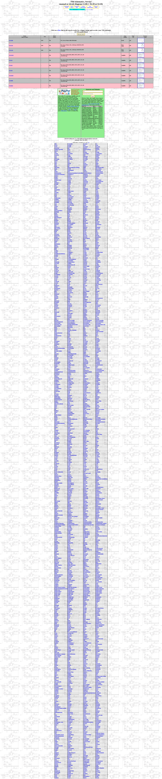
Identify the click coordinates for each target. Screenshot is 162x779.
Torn (56, 717)
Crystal (56, 282)
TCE (69, 699)
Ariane (97, 186)
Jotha (69, 434)
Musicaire (85, 517)
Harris (97, 399)
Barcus (84, 210)
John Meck (57, 433)
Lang (97, 458)
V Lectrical (85, 740)
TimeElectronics (86, 713)
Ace (96, 143)
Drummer (57, 302)
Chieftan (69, 263)
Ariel (56, 188)
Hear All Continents (59, 403)
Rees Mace (98, 609)
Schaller (85, 641)
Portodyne (98, 576)
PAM (84, 552)
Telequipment (57, 706)
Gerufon (69, 374)
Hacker (72, 106)
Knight (69, 448)
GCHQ (69, 367)
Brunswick (70, 241)
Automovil (98, 200)
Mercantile (85, 496)
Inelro (56, 420)
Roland (97, 627)
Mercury (97, 496)
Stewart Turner (99, 684)
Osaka (69, 546)
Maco (84, 474)
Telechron (98, 704)
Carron (56, 256)
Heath (69, 403)
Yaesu (56, 774)
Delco (97, 292)
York (84, 774)
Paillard (85, 551)
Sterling (56, 684)
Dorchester (57, 300)
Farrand (85, 346)
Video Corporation (59, 745)
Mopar (69, 509)
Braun (97, 232)
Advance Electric (87, 149)
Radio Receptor (86, 591)
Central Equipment (72, 259)
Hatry (69, 402)
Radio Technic (86, 592)
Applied (69, 182)
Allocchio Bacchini (100, 167)
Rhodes (56, 619)
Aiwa (56, 161)
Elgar (56, 327)
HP (55, 413)
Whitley (69, 766)
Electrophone (57, 325)
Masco (84, 487)
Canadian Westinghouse (60, 253)
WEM (97, 759)
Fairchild (70, 344)
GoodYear (57, 381)
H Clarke (57, 394)
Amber (56, 171)
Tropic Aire (85, 726)
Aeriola (56, 153)
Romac (84, 629)
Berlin (84, 221)
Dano (69, 285)
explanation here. (85, 104)
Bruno (56, 241)
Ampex (69, 175)
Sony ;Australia (86, 667)
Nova (97, 537)
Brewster (85, 235)
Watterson (70, 756)
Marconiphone (71, 483)
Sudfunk (56, 690)
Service (97, 648)
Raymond (57, 605)
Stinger (69, 685)
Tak (84, 695)
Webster (97, 758)
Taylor (97, 698)
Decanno (97, 291)
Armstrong (85, 189)
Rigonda (97, 620)
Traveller (57, 723)
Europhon (98, 339)
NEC (84, 527)
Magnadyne (85, 477)
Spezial (97, 672)
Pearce (69, 558)
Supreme (56, 692)
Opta (97, 544)
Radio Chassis (86, 587)
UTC (69, 740)
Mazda (97, 490)
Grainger (98, 382)
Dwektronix (98, 305)
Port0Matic (70, 574)
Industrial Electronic (87, 419)
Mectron (69, 494)
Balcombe (70, 207)
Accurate (85, 143)
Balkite (56, 209)
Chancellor (57, 262)
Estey (84, 338)
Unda (97, 731)
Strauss (69, 687)
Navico (97, 526)
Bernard (97, 221)
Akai (97, 161)
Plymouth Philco (86, 572)
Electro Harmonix (99, 321)
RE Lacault (57, 608)
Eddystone (98, 312)
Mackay (56, 474)
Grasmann (85, 387)
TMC (56, 715)
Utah (56, 740)
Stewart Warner (58, 685)
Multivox (85, 515)
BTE (56, 242)
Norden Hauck (86, 534)
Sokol (56, 663)
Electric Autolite (71, 320)
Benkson (56, 220)
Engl (97, 334)
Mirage (84, 503)
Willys (56, 769)
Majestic (69, 480)
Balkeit (97, 207)
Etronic (69, 339)
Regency (69, 610)
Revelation (98, 615)
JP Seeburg (85, 434)
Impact (69, 417)
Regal (56, 610)
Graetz (56, 382)
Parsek (56, 556)
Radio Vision (70, 594)
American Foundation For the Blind (75, 173)
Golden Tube (70, 378)
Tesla (97, 709)
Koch (56, 449)
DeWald (56, 296)
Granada (56, 385)
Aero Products (99, 153)
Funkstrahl (85, 362)
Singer (69, 658)
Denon (56, 295)
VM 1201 (11, 45)
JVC (97, 435)
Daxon (84, 288)
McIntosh (85, 491)
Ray (96, 603)
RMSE (69, 623)
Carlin (69, 255)
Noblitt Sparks (86, 533)
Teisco (69, 702)
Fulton (69, 362)
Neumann (57, 528)
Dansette (85, 285)
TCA (56, 699)
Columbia (98, 271)
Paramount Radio (99, 553)
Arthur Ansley (71, 191)
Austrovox (57, 200)
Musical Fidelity (99, 517)
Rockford (57, 626)
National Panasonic (87, 523)
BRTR (97, 239)
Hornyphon (70, 412)
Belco (84, 216)
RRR (69, 630)
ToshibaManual (71, 719)
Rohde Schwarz (71, 627)
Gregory (56, 389)
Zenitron (56, 777)
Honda (84, 410)
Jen (84, 428)
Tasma (69, 698)
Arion (69, 188)
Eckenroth (57, 312)
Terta (84, 709)
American (85, 174)
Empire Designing (99, 331)
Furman (69, 363)
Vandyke (97, 741)
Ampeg (56, 175)
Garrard (85, 366)
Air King (97, 157)
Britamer (85, 237)
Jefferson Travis (71, 428)
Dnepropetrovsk (99, 298)
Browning (70, 239)
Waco (84, 751)
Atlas (56, 196)
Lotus (97, 470)
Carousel (97, 255)
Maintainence (57, 480)
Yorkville (97, 774)
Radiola (56, 597)
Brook (69, 238)
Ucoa (69, 730)
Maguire (69, 478)
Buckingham (57, 243)
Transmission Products (88, 722)
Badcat (97, 206)
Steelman (70, 681)
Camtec (85, 252)
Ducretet (69, 303)
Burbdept (70, 245)
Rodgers (85, 626)
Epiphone (85, 335)
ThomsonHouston (58, 712)
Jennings (56, 430)
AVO (97, 203)
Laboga (69, 456)
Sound (84, 669)
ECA (56, 310)
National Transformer (100, 524)
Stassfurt (85, 680)
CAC (97, 249)
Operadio (85, 544)
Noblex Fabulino (58, 533)
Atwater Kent (70, 196)
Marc (97, 481)
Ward (84, 754)
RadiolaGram (70, 597)
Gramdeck (70, 384)
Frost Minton (57, 362)
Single (84, 658)
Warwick (70, 755)
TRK (69, 726)
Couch (69, 278)
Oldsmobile (57, 542)
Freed (56, 360)
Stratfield (57, 687)
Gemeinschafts (99, 369)
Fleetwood (85, 355)
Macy (97, 474)
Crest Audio (98, 280)
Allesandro (57, 167)
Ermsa (56, 337)
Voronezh (70, 749)
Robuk (84, 624)
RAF (84, 601)
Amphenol (85, 175)
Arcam (69, 184)
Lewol (84, 464)
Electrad (56, 320)
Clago (56, 266)
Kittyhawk (57, 446)
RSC (84, 630)
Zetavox (97, 777)
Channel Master (71, 262)
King (56, 445)
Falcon (97, 344)
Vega (97, 742)
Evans (69, 341)
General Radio (99, 371)
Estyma (97, 338)
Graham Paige (71, 382)
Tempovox (57, 709)
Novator (69, 538)
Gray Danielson (58, 388)
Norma (69, 535)
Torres (97, 717)
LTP (84, 471)
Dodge (69, 299)
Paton (84, 556)
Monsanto (85, 508)
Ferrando (98, 349)
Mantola (69, 481)
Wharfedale (70, 765)
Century (85, 259)
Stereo (84, 683)
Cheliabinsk (98, 262)
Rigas (84, 620)
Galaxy (56, 364)
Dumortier (70, 305)
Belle (84, 217)
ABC (56, 143)
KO (96, 448)
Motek (56, 512)
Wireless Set (57, 770)
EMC (56, 330)
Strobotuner (98, 687)
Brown (97, 238)
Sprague (85, 674)
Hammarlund (57, 398)
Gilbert (84, 376)
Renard (97, 612)
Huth (84, 414)
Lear (56, 462)
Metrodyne (85, 498)
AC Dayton (70, 143)
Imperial (85, 417)
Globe (69, 377)
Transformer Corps (59, 722)
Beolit (97, 220)
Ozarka (56, 548)
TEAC (84, 699)
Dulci (97, 303)
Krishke (56, 453)
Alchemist (85, 164)
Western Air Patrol (72, 761)
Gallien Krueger (71, 364)
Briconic (97, 235)
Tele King (70, 704)
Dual (97, 302)
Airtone (85, 160)
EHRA (84, 316)
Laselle (97, 459)
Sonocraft (98, 666)
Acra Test (98, 146)
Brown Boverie (86, 238)
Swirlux (69, 694)
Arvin (97, 191)
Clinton (85, 267)
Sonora (69, 667)
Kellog (97, 441)
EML (56, 331)
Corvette (85, 277)
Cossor (56, 278)
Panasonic (57, 553)
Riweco (69, 622)
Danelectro (57, 285)
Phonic (97, 565)
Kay (96, 439)
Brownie (56, 239)
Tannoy (85, 697)
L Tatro (56, 456)
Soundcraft (98, 669)
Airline (97, 159)
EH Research (57, 316)
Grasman (70, 387)
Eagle (69, 307)
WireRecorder (71, 770)
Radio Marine (86, 590)
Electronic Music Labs (100, 324)
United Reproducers (100, 734)
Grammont (85, 384)
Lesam (69, 463)
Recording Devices (100, 608)
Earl (56, 309)
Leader (69, 460)
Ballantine (70, 209)
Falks (56, 345)
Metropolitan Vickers (100, 498)
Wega (69, 759)
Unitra (84, 736)
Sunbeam (70, 690)
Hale (97, 395)
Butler (97, 248)
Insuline (85, 420)
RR (55, 630)
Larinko (85, 459)
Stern (69, 684)
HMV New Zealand (100, 409)
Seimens (56, 647)
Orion (69, 545)
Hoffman (56, 410)
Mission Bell (98, 503)
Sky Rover (85, 659)
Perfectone (85, 560)
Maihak (85, 478)
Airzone (97, 160)
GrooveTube (57, 391)
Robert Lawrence (87, 623)
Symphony (57, 695)
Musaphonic (86, 516)
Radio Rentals (99, 591)
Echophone (70, 310)
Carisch (56, 255)
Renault (56, 613)
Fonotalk (56, 357)
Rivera (56, 622)
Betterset (56, 224)
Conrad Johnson (99, 273)
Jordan (56, 434)
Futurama (98, 363)
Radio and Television (72, 587)
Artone (84, 191)
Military (56, 502)
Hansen (97, 398)
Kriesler (97, 452)
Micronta (70, 501)
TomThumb (57, 716)
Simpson (97, 656)
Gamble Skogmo (99, 364)
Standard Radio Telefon (101, 676)
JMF (97, 431)
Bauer (56, 213)
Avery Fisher (70, 203)
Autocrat (69, 200)
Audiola (97, 198)
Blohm (69, 228)
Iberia (56, 416)
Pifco (84, 567)
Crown (84, 281)
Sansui (97, 637)
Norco (56, 534)
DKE (84, 298)
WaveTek (85, 756)
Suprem (97, 691)
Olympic (85, 542)
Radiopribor (70, 599)
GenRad (85, 373)
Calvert (97, 250)
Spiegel (84, 673)
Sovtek (69, 670)
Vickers (69, 744)
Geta (84, 374)
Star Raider (98, 677)
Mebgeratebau (99, 492)
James (69, 427)
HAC (69, 394)
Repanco (97, 613)
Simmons (98, 655)
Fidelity (69, 352)
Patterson (98, 556)
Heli (96, 403)
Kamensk (70, 438)
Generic (69, 373)
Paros (97, 555)
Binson (84, 225)
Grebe (97, 388)
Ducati (56, 303)
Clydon (56, 268)
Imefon (56, 417)
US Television (86, 738)
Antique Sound (58, 180)
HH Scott (98, 406)
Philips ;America (58, 565)
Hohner (69, 410)
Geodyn (97, 373)
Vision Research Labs (88, 747)
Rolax (56, 629)
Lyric (69, 473)
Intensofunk (98, 420)
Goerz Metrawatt (58, 378)
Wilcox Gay (70, 768)
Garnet (56, 366)
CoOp (69, 275)
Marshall (85, 485)
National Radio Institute (60, 524)
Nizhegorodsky (58, 531)
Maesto (84, 476)
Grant (97, 385)
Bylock (69, 249)
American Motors (99, 173)
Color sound (70, 271)
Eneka (84, 334)
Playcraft (57, 570)
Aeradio (85, 152)
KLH (97, 446)
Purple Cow (70, 581)
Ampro (56, 177)
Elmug (56, 328)
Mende (69, 496)
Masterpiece (98, 488)
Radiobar (98, 594)
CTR (69, 282)
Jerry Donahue (86, 430)
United (69, 736)
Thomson (98, 711)
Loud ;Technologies (59, 471)
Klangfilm (70, 446)
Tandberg (57, 697)
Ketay (84, 444)
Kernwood (70, 444)
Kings (69, 445)
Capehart (70, 253)
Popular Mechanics (59, 574)
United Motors (71, 734)
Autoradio (70, 202)
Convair (56, 275)
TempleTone (98, 708)
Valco (97, 740)
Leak (84, 460)
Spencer (85, 672)
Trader (97, 719)
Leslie (97, 463)
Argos (97, 185)
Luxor (56, 473)
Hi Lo (56, 407)
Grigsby (85, 389)
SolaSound (98, 663)
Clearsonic (98, 266)
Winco (69, 769)
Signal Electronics (71, 654)
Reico (56, 612)
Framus (85, 359)
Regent (84, 610)
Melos (56, 496)
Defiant (85, 292)
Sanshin (85, 637)
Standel (69, 677)
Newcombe (70, 528)
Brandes (69, 232)
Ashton (69, 192)
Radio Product (99, 590)
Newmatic (85, 528)
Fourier (56, 359)
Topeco (84, 716)
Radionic (56, 599)
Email (75, 109)
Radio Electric (86, 588)
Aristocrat (85, 188)
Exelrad (56, 342)
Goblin (97, 377)
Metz (56, 499)
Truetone (85, 727)
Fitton (56, 355)
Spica (56, 673)
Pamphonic (98, 552)
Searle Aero (85, 644)
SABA (56, 633)
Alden (97, 164)
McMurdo (70, 492)
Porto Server (86, 576)
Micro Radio (57, 501)
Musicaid (70, 517)
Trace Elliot (85, 719)
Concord (85, 273)
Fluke (56, 356)
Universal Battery (99, 736)
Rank (69, 602)
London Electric (99, 469)
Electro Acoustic (71, 321)
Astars (97, 192)
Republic (56, 615)
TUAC (84, 729)
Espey (56, 338)
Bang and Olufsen (58, 210)
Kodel (69, 449)
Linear (56, 467)
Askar (84, 192)
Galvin (84, 364)
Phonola (56, 566)
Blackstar (85, 227)
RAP (97, 602)
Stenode (56, 683)
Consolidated (57, 274)
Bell (68, 217)
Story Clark (85, 685)
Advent (56, 150)
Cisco (56, 264)
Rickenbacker (99, 619)
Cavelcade (85, 257)
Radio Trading (99, 592)
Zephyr (85, 777)
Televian (97, 706)
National (69, 526)
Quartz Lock (86, 584)
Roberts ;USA (99, 623)
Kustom (56, 455)
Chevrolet (57, 263)
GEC (97, 367)
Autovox (97, 202)
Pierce (97, 566)
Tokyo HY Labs (99, 715)
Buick (97, 243)
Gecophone (57, 369)
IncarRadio (98, 417)
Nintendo (70, 530)
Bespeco (97, 223)
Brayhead (57, 234)
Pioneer (85, 569)
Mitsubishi (85, 505)
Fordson (97, 357)
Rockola (69, 626)
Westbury (57, 761)
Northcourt (85, 535)
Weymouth (98, 763)
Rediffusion (70, 609)
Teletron (85, 706)
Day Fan (97, 288)
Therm (84, 711)
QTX (84, 583)
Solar (69, 663)
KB (55, 441)
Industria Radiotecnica (72, 419)
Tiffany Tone (70, 713)
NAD (97, 519)
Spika (97, 673)
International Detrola (100, 421)
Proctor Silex (98, 578)
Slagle (97, 659)
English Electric (58, 335)
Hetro (56, 406)
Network (97, 527)
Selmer (84, 647)
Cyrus (56, 284)
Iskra (97, 424)
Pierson (69, 567)
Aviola (84, 203)
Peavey (97, 558)
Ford (84, 357)
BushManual (86, 248)
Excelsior (98, 341)
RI (68, 619)
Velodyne (57, 744)
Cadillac (56, 250)
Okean (97, 541)
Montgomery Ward (100, 508)
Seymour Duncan (87, 649)
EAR (97, 307)
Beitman (56, 216)
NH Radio (98, 528)
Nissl (84, 530)
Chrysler (85, 263)
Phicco (84, 562)
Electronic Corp (58, 324)
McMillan (57, 492)
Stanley (85, 677)
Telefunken (85, 705)
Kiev (97, 444)
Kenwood (57, 444)
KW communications (72, 455)
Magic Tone (70, 477)
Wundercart (70, 773)
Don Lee (97, 299)
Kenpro (85, 442)
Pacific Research (99, 548)
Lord (69, 470)
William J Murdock (100, 768)
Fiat (55, 352)
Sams (97, 634)
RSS (97, 630)
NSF (97, 538)
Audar (84, 196)
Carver (84, 256)
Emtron (85, 332)
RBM (84, 605)
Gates (97, 366)
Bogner (85, 230)
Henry (56, 405)
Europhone (57, 341)
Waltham (57, 754)
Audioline (70, 199)
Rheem (97, 617)
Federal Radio (71, 348)
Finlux (84, 352)
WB (68, 758)
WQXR (69, 772)
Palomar (69, 552)
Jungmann (70, 435)
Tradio (56, 720)
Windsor (85, 769)
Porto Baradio (99, 574)
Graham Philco (86, 382)
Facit (69, 342)
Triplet (97, 724)
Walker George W (71, 752)
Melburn (85, 495)
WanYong (70, 754)
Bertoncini (85, 223)
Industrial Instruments (100, 419)
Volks (84, 748)
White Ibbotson (86, 765)
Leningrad (57, 463)
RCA (97, 605)
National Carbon (99, 521)
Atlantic (97, 195)
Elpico (69, 328)
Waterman (85, 755)
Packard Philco (99, 549)
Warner (56, 755)
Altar (84, 168)
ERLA (97, 335)
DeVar (97, 295)
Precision (57, 578)
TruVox (69, 729)
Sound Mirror (58, 669)
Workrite (98, 770)
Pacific (56, 549)
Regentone (98, 610)
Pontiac (97, 573)
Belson (56, 218)
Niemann (57, 530)
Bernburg (57, 223)
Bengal (97, 218)
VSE (56, 751)
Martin (56, 487)
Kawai (84, 439)
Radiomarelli (98, 597)
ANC (97, 177)
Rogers (56, 627)
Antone (69, 180)
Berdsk (56, 221)
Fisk (96, 353)
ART (56, 191)
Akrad (84, 163)
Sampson (85, 634)
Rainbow (98, 601)
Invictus (69, 424)
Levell (69, 464)
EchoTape (98, 310)
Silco (84, 654)
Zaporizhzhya (86, 776)
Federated (98, 348)
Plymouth (98, 572)
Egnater (97, 314)
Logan (56, 469)
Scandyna (57, 641)
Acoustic (69, 146)
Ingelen (69, 420)
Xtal (96, 773)
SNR (97, 660)
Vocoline (56, 748)
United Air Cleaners (100, 733)
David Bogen (57, 288)
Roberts (69, 106)
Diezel (97, 296)
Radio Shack (70, 592)
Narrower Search (81, 34)
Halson (69, 396)
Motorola (98, 512)
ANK (84, 178)
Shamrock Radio (99, 649)
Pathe (69, 556)
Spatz (56, 672)
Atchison (69, 195)
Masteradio (85, 488)
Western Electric (99, 761)
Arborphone (98, 182)
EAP (84, 307)
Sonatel (85, 666)
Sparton (97, 670)
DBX (56, 291)
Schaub (97, 641)
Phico (97, 562)
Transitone (70, 722)
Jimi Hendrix (86, 431)
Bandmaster (98, 209)
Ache (84, 145)
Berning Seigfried (71, 223)
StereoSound (98, 683)
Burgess (85, 245)
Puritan (97, 580)
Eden (56, 313)
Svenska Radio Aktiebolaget (89, 692)
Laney (84, 458)
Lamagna (98, 456)
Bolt (96, 230)
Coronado (98, 275)
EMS (69, 332)
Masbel (69, 487)
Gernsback (57, 374)
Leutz (56, 464)
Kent (97, 442)
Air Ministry (70, 159)
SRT (56, 676)
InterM (69, 421)
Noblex (69, 533)
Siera (97, 652)
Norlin (56, 535)
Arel (56, 185)
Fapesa (84, 345)
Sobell (56, 662)
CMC (69, 268)
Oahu (69, 540)
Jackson (85, 426)
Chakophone (70, 260)
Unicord (69, 733)
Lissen (69, 467)
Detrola (85, 295)
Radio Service (58, 592)
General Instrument (87, 371)
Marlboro (57, 485)
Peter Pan (98, 560)
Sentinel (69, 648)
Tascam (56, 698)
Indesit (56, 419)
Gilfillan (97, 376)
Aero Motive (86, 153)
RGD (69, 617)
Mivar (97, 505)
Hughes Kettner (58, 414)
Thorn (84, 712)
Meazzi (84, 492)
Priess (84, 578)
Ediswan (97, 313)
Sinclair (56, 658)
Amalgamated (71, 170)
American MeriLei (87, 173)
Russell (84, 631)
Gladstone (57, 377)
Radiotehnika (86, 599)
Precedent (85, 577)
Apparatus (85, 181)
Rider (69, 620)
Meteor (69, 498)
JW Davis (57, 437)
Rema (69, 612)
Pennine (97, 559)
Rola (84, 627)
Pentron (56, 560)
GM (84, 377)
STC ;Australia (58, 681)
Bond (56, 231)
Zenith (97, 776)
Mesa (56, 498)
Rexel (84, 616)
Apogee (69, 181)
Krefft (84, 452)
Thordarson (70, 712)
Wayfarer (98, 756)
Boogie (69, 231)
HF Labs (69, 406)
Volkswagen (98, 748)
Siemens (85, 652)
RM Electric (98, 622)
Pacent (69, 548)
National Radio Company (101, 523)
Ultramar (85, 731)
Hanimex (85, 398)
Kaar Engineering (71, 437)
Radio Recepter (71, 591)
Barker (97, 210)
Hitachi (84, 407)
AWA (56, 205)
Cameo (56, 252)
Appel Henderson (99, 181)
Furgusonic (57, 363)
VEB (69, 742)
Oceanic (56, 541)
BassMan (98, 211)
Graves (97, 387)
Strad (97, 685)
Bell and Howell (58, 217)
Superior (56, 691)
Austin (97, 199)
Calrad (69, 250)
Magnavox (57, 478)
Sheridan (98, 651)
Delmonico (57, 294)
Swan (56, 694)
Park (56, 555)
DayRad (56, 289)
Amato (84, 170)
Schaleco (69, 641)
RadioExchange (86, 595)
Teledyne (69, 705)
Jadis (97, 426)
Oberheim (98, 540)
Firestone (57, 353)
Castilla (69, 257)
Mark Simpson (71, 484)
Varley (56, 742)
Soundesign (57, 670)
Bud (68, 243)
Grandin (85, 385)
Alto (55, 170)
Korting (69, 451)
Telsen (69, 708)
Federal (85, 348)
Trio (84, 724)
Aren (69, 185)
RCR (84, 606)
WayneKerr (57, 758)
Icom (84, 416)
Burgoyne (98, 245)
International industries (60, 423)
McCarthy (70, 491)
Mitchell (69, 505)
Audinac (97, 196)
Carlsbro (85, 255)
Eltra (84, 328)
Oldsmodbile (70, 542)
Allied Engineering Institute (73, 167)
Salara (97, 633)
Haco (97, 394)
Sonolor (56, 667)
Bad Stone (85, 206)
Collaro (69, 270)
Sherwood (57, 652)
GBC (56, 367)
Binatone (69, 225)
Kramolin (70, 452)
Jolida (97, 433)
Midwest (97, 501)
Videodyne (70, 745)
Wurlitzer (85, 773)
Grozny (85, 391)
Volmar (56, 749)
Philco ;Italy (70, 563)
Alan (56, 164)
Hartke (56, 401)
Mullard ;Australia (59, 515)
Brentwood (57, 235)
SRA (97, 674)
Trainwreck (70, 720)
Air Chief (85, 157)
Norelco (97, 534)
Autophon (57, 202)
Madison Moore (58, 476)
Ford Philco (70, 357)
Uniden (85, 733)
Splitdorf (69, 674)
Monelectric (98, 506)
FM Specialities (86, 356)
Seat (55, 645)
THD (69, 711)
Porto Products (58, 576)
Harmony (70, 399)
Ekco (56, 317)
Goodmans (98, 380)
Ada (68, 148)
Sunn (97, 690)
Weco (56, 759)
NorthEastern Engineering (101, 535)
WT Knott (57, 773)
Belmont (97, 217)
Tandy (69, 697)
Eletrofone (98, 325)
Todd (84, 715)
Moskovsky (85, 510)
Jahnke (56, 427)
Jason (84, 427)
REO (84, 613)
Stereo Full (70, 683)
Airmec (56, 160)
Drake (97, 300)
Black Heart (57, 227)
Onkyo (56, 544)
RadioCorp (57, 595)
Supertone (85, 691)
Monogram (70, 508)
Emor (84, 331)
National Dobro (71, 523)
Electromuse (98, 323)
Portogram (57, 577)
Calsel (84, 250)
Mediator (85, 494)
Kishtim (97, 445)
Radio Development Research (61, 588)
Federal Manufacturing (60, 348)
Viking (69, 747)
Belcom (97, 216)
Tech (97, 699)
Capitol (85, 253)
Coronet (56, 277)
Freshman (85, 360)
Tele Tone (85, 704)
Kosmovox (85, 451)
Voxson (97, 749)
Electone (97, 319)
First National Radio (72, 353)
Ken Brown (57, 442)
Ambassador (98, 170)
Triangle (97, 723)
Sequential (85, 648)
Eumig (84, 339)
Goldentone (85, 378)
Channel (85, 262)
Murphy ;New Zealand (73, 516)
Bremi (97, 234)
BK (96, 225)
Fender (69, 349)
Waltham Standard (100, 752)
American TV (71, 174)
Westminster (98, 762)
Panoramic (85, 553)
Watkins (97, 755)
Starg (84, 679)
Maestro (97, 476)
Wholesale (85, 766)
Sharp (56, 651)
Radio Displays (71, 588)
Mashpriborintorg (99, 487)
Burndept (70, 246)
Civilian (97, 264)
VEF (84, 742)
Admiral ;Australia (59, 149)
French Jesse (70, 360)
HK (55, 409)
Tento (69, 709)
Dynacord (70, 306)
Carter (69, 256)
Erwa (84, 337)
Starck (69, 679)
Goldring (56, 380)
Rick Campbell (86, 619)
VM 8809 (11, 80)
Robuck (69, 624)
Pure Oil (85, 580)
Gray (69, 388)
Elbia (69, 319)
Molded (69, 506)
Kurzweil (98, 453)
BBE (84, 213)
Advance (97, 149)
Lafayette (85, 456)
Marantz (85, 481)
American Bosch (99, 171)
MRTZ (97, 513)
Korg (56, 451)
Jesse (97, 430)
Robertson (57, 624)
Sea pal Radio (71, 644)
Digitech (56, 298)
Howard (97, 412)
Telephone (98, 705)
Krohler (69, 453)
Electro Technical (71, 323)
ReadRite (70, 608)
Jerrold (69, 430)
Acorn (56, 146)
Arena (84, 185)
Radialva (69, 585)
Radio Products (58, 591)
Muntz (56, 516)
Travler (69, 723)
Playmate (70, 570)
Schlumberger (71, 642)
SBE (84, 640)
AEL (56, 152)
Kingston (85, 445)
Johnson (85, 433)
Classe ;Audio (86, 266)
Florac (97, 355)
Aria (84, 186)
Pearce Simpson (58, 558)
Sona (56, 666)
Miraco (69, 503)
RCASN (56, 606)
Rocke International (100, 624)
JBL (97, 427)
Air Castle (70, 157)
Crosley (69, 281)
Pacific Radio (86, 548)
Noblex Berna (86, 531)
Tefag (97, 701)
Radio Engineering (100, 588)
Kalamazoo (57, 438)
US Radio (70, 738)
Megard (97, 494)
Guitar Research (86, 392)
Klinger (56, 448)
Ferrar (69, 350)
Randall (56, 602)
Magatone (57, 477)
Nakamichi (70, 520)
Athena (85, 195)
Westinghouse (86, 762)
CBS (97, 257)
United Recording (87, 734)
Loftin (97, 467)
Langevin (70, 459)
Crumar (97, 281)
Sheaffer (69, 651)
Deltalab (85, 294)
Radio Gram (57, 590)
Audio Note (70, 198)
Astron (97, 193)
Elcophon (85, 319)
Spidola (69, 673)
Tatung (84, 698)
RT (55, 631)
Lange (56, 459)
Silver (69, 655)
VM (96, 747)
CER (97, 259)
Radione (85, 598)
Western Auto (86, 761)
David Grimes (71, 288)
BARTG (69, 211)
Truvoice (56, 729)
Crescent (85, 280)
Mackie (69, 474)
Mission (56, 505)
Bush (76, 106)
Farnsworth (70, 346)
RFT (97, 616)
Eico (97, 316)
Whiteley (56, 766)
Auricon (85, 199)
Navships (70, 527)
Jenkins (97, 428)
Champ (85, 260)
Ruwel (97, 631)
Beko (69, 216)
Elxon (97, 328)
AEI (96, 150)
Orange (56, 545)
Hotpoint (85, 412)
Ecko (69, 312)
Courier (85, 278)
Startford (57, 680)
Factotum (85, 342)
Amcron (85, 171)
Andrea (56, 178)
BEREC (69, 221)
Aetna (69, 154)
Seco (69, 645)
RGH (84, 617)
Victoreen (98, 744)
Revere (56, 616)
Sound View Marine (72, 669)
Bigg (56, 225)
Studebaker (70, 688)
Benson (69, 220)
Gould (97, 381)
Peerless (69, 559)
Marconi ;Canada (58, 483)
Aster (56, 193)
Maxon (84, 490)
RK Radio (85, 622)
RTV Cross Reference (72, 631)
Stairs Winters (71, 676)
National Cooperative (59, 523)
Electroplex (70, 325)
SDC (56, 644)
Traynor (85, 723)
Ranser (84, 602)
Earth (69, 309)
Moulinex (85, 513)
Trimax (69, 724)
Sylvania (97, 694)
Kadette (85, 437)
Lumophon (98, 471)
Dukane (85, 303)
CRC (69, 280)
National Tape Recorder (88, 524)
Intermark (85, 421)
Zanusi (69, 776)
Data (84, 287)
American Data (58, 173)
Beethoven (85, 214)
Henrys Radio (71, 405)
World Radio (57, 772)
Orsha (97, 545)
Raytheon (70, 605)
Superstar (70, 691)
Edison (84, 313)
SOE (97, 662)
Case (56, 257)
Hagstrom (70, 395)
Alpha (56, 168)
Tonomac (70, 716)
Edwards (70, 314)
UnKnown (98, 737)
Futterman (85, 363)
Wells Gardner (86, 759)
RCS (97, 606)
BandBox (85, 209)
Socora (84, 662)
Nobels (69, 531)
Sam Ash (69, 634)
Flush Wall (70, 356)
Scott (97, 642)
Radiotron (98, 599)
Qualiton (56, 584)
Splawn (56, 674)
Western (69, 762)
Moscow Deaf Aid (58, 510)
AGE (56, 156)
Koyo (97, 451)
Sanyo (56, 638)
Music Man (57, 517)
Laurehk (56, 460)
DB (96, 289)
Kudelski (85, 453)
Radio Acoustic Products (60, 587)
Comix (56, 273)
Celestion (57, 259)
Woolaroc (85, 770)
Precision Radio (99, 577)
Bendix (84, 218)
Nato (84, 526)
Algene (84, 166)
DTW (69, 302)
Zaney (56, 776)
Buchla (97, 242)
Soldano (56, 665)
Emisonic (98, 330)
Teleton (69, 706)
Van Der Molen (86, 741)
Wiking (97, 766)
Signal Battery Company (60, 654)
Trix (55, 726)
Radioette (70, 595)
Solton (84, 665)
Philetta (85, 563)
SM (68, 660)
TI (55, 713)
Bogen (69, 230)
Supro (69, 692)
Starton (69, 680)
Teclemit (69, 701)
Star (55, 679)
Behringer (98, 214)
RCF (69, 606)
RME (56, 623)
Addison (97, 148)
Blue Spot (98, 228)
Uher (84, 730)
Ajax (69, 161)
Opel (69, 544)
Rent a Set (70, 613)
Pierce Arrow (86, 566)
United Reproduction (59, 736)
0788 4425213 (64, 110)
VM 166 (10, 65)
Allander (97, 166)
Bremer (85, 234)
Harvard (85, 401)
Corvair (69, 277)
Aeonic (69, 152)
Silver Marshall (58, 655)
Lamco (56, 458)
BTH (69, 242)
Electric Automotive (87, 320)
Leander (97, 460)
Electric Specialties (100, 320)
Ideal (97, 416)
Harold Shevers (86, 399)
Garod (69, 366)
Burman (56, 246)
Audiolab (57, 199)
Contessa (85, 274)
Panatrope (70, 553)
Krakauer (57, 452)
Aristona (97, 188)
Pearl (84, 558)
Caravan (97, 253)
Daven (97, 287)
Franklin (97, 359)
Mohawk (56, 506)
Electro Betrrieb (86, 321)
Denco (97, 294)
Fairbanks (57, 344)
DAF (84, 284)
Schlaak (56, 642)
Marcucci (85, 483)
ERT (69, 337)
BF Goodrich (70, 224)
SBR (97, 640)
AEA (69, 150)
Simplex (69, 656)
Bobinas (56, 230)
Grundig (97, 391)
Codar (97, 268)
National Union (58, 526)
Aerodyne (57, 154)
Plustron (56, 572)
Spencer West (70, 672)
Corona (85, 275)
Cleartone (57, 267)
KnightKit (85, 448)
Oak (84, 540)
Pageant (69, 551)
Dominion (85, 299)
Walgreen (57, 752)
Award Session (71, 205)
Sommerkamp (99, 665)
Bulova (56, 245)
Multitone (70, 515)
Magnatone (98, 477)
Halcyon (85, 395)
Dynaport (98, 306)
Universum (70, 737)
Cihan (97, 263)
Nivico (97, 530)
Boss (56, 232)
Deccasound (70, 292)
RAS (56, 603)
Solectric (69, 665)
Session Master (58, 649)
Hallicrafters (57, 396)
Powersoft (70, 577)
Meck (56, 494)
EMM (69, 331)
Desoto (69, 295)
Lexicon (56, 466)
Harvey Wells (98, 401)
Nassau (56, 521)
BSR (97, 241)
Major (84, 480)
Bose (97, 231)
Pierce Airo (70, 566)
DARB (56, 287)
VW (68, 751)
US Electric (57, 738)
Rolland (69, 629)
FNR (97, 356)
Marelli (97, 483)
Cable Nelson (86, 249)
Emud (56, 334)
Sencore (56, 648)
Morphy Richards (99, 509)
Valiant (56, 741)
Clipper (97, 267)
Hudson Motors (71, 413)
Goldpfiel (98, 378)
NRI (84, 538)
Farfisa (97, 345)
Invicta (56, 424)
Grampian (98, 384)
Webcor (85, 758)
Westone (69, 763)
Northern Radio (71, 537)
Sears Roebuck (99, 644)
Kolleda (85, 449)
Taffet (69, 695)
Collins (84, 270)
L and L (97, 455)
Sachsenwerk (70, 633)
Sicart (69, 652)
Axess (97, 205)
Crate (56, 280)
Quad (97, 583)
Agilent (69, 156)
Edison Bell (70, 313)
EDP (56, 314)
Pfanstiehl (70, 562)
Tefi (55, 702)
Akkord (69, 163)
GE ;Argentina (86, 367)
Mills (69, 502)
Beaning (97, 213)
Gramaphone (57, 384)
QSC (69, 583)
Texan (56, 711)
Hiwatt (97, 407)
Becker (56, 214)
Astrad (84, 193)
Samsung (70, 635)
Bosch (84, 231)
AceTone (69, 145)
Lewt (97, 464)
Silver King (98, 654)
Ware (97, 754)
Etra (56, 339)
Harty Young (70, 401)
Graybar (85, 388)
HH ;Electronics (86, 406)
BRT (84, 239)
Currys (84, 282)
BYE (56, 249)
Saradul (69, 638)
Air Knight (57, 159)
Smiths (84, 660)
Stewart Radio (86, 684)
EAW (97, 309)
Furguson (98, 362)
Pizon (97, 569)
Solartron (85, 663)
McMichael (98, 491)
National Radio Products (73, 524)
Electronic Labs (86, 324)
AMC (69, 171)
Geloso (69, 369)
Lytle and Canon (87, 473)
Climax (69, 267)
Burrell (97, 246)
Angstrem (70, 178)
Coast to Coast (86, 268)
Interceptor (57, 421)
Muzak (69, 519)
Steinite (85, 681)
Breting (69, 235)
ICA (68, 416)
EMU (97, 332)
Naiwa (56, 520)
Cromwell (57, 281)
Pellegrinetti (85, 559)
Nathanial (70, 521)
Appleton (57, 182)
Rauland (85, 603)
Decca (56, 292)
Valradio (69, 741)
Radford (56, 585)
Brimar (56, 237)
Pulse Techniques (71, 580)
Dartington (70, 287)
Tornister (70, 717)
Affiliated (98, 154)
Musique (56, 519)
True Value (70, 727)
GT (55, 392)
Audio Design (57, 198)
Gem (84, 369)
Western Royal (58, 762)
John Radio (70, 433)
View (97, 745)
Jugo (56, 435)
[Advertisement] (81, 20)
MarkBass (98, 484)
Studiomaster (86, 688)
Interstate (98, 423)
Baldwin (85, 207)
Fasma (97, 346)
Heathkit (85, 403)
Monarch (85, 506)
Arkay (69, 189)
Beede (69, 214)
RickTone (57, 620)
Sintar (97, 658)
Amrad (69, 177)
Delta (69, 294)
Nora (97, 533)
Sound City (98, 667)
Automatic (85, 200)
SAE (84, 633)
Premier (69, 578)
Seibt (97, 645)
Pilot (69, 569)
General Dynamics (71, 370)
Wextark (85, 763)
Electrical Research (59, 321)
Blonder (85, 228)
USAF (97, 738)
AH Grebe (85, 156)
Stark (97, 679)
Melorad (97, 495)
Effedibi (85, 314)
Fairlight (85, 344)
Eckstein (85, 312)
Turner (97, 729)
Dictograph (85, 296)
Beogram (85, 220)
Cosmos (97, 277)
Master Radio (70, 488)
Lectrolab (70, 462)
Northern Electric (58, 537)
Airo (69, 160)
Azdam (56, 206)
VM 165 (10, 60)
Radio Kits (70, 590)
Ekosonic (70, 317)
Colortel (85, 271)
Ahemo (97, 156)
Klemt (84, 446)
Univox (84, 737)
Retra (84, 615)
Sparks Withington (87, 670)
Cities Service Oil (71, 264)
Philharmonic (98, 563)
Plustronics (70, 572)
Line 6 (97, 466)
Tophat (97, 716)
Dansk (97, 285)
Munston (97, 515)
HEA (84, 402)
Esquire (69, 338)
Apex (56, 181)
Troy (56, 727)
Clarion (69, 266)
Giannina (98, 374)
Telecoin (56, 705)
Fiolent (97, 352)
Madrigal (70, 476)
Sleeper (56, 660)
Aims (56, 157)
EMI (84, 330)
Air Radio (85, 159)
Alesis (56, 166)
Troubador (98, 726)
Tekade (85, 702)
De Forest (70, 291)
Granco (69, 385)
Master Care (57, 488)
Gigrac (69, 376)
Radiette (97, 585)
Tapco (97, 697)
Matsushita (70, 490)
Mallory (97, 480)
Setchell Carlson (71, 649)
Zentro (69, 777)
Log (88, 142)
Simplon (85, 656)
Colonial (56, 271)
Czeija (69, 284)
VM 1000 (11, 40)
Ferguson (85, 349)
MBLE (56, 491)
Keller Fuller (86, 441)
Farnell (56, 346)
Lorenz (84, 470)
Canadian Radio (99, 252)
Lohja (69, 469)
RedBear (56, 609)
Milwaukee (85, 502)
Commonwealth (71, 273)
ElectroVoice (86, 325)
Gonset (84, 380)
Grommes (98, 389)
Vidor (84, 745)
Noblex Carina (99, 531)
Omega (97, 542)
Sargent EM (86, 638)
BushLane (70, 248)
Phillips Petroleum (71, 565)
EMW (69, 334)
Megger (56, 495)
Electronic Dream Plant (73, 324)
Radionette (98, 598)
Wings (97, 769)
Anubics (85, 180)
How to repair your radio (94, 103)
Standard (57, 677)
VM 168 (10, 70)
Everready (85, 341)
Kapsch (56, 439)
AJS (84, 161)
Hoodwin (98, 410)
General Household (100, 370)
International (70, 423)
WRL (84, 772)
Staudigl (97, 680)
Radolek (69, 601)
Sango (56, 637)
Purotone (57, 581)
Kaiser (97, 437)
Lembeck (98, 462)
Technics (56, 701)
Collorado (98, 270)
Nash (97, 520)
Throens (97, 712)
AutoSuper (85, 202)
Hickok (69, 407)
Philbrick (57, 563)
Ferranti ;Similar (58, 350)
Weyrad (56, 765)
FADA (97, 342)
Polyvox (85, 573)
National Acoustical (87, 521)
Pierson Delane (58, 567)
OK (84, 541)
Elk (84, 327)
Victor (84, 744)
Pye (78, 106)
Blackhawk (70, 227)
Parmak (85, 555)
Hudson (97, 413)
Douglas (85, 300)
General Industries (72, 371)
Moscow (69, 510)
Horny (56, 412)
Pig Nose (97, 567)
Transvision (98, 722)
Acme (97, 145)
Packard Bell (70, 549)
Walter (84, 752)
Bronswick (57, 238)
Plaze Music (85, 570)
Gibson (56, 376)
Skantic (56, 659)
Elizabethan (70, 327)
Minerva (97, 502)
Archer (84, 184)
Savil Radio (70, 640)
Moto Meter (70, 512)
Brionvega (70, 237)
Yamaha (69, 774)
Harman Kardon (58, 399)
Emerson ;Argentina (72, 330)
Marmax (69, 485)
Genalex (56, 370)
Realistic (85, 608)
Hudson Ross (86, 413)
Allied (84, 167)
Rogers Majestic (99, 626)
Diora (69, 298)
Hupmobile (70, 414)
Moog (56, 509)
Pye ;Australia (99, 581)
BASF (84, 211)
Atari (56, 195)
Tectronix (85, 701)
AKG (56, 163)
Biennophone (98, 224)
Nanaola (85, 520)
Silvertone (85, 655)
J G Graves (70, 426)
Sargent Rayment (99, 638)
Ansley (97, 178)
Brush (84, 241)
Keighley (69, 441)
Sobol (69, 662)
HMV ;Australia (86, 409)
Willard (85, 768)
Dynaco (56, 306)
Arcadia (56, 184)
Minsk (56, 503)
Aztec (69, 206)
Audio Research (86, 198)
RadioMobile (70, 598)
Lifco (69, 466)
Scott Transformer (87, 642)
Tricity (56, 724)
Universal (57, 737)
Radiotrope (57, 601)
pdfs (69, 109)
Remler (85, 612)
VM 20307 (11, 75)
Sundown (85, 690)
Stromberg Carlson (59, 688)
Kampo (85, 438)
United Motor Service (59, 734)
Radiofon (98, 595)
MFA (84, 499)
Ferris (84, 350)
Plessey (97, 570)
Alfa (68, 166)
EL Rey (97, 317)
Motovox (69, 513)
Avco (56, 203)
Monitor (56, 508)
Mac (97, 473)
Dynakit (85, 306)
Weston (56, 763)
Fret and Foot (99, 360)
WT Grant (98, 772)
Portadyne (85, 574)
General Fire (86, 370)
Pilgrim (56, 569)
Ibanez (97, 414)
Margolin (57, 484)
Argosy (56, 186)
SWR (84, 694)
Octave (69, 541)
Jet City (56, 431)
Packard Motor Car (87, 549)
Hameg (84, 396)
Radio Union (57, 594)
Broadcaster (98, 237)
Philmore (85, 565)
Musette (97, 516)
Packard (56, 551)
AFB (84, 154)
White (97, 765)
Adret (69, 149)
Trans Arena (86, 720)
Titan (97, 713)
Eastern (85, 309)
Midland (85, 501)
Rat (68, 603)
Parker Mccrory (71, 555)
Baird (56, 207)
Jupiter (84, 435)
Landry (69, 458)
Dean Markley (86, 291)
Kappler (97, 438)
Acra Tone (57, 148)
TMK (69, 715)
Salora (56, 634)
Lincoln (85, 466)
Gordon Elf (70, 381)
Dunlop (85, 305)
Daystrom (70, 289)
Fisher (84, 353)
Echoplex (85, 310)
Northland (85, 537)
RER (69, 615)
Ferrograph (98, 350)
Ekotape (85, 317)
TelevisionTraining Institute (60, 708)
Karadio (69, 439)
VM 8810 (11, 85)
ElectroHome (86, 323)
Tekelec (97, 702)
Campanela (70, 252)
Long (56, 470)
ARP (97, 189)
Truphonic (98, 727)
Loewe (84, 467)
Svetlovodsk (98, 692)
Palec (56, 552)
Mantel (56, 481)
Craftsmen (98, 278)
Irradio (84, 424)
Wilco (56, 768)
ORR (84, 545)
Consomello (70, 274)
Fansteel (69, 345)
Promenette (57, 580)
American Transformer (60, 174)
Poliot (56, 573)
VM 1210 (11, 50)
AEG (84, 150)
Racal (97, 584)
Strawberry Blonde (87, 687)
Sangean (97, 635)
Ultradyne (70, 731)
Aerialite (97, 152)
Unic (56, 733)
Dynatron (57, 307)
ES (96, 337)
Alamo (97, 163)
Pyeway (56, 583)
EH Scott (69, 316)
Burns (84, 246)
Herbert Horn (86, 405)
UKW (97, 730)
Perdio (69, 560)
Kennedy (69, 442)
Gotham (85, 381)
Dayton (85, 289)
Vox (84, 749)
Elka (97, 327)
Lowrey (69, 471)
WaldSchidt (98, 751)
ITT (55, 426)
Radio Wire (85, 594)
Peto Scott (57, 562)
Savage (56, 640)
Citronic (85, 264)
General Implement (59, 371)
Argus (69, 186)
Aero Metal (70, 153)
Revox (69, 616)
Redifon (85, 609)
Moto (84, 512)
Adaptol (85, 148)
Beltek (69, 218)
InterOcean (85, 423)
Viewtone (57, 747)
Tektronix (57, 704)
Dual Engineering (87, 302)
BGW (84, 224)
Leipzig (85, 462)
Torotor (85, 717)
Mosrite (97, 510)
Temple (85, 708)
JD (55, 428)
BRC (69, 234)
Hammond (70, 398)
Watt (56, 756)
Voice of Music (71, 748)
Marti (97, 485)
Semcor (97, 647)
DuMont (56, 305)
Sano (69, 637)
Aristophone (57, 189)
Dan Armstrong (99, 284)
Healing (97, 402)
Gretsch (69, 389)
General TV (57, 373)
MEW (69, 499)
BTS (84, 242)
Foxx (69, 359)
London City (86, 469)
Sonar (69, 666)
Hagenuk (57, 395)
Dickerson (70, 296)
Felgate (56, 349)
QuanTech (70, 584)
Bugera (85, 243)
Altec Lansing (99, 168)
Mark (84, 484)
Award (84, 205)
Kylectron (85, 455)
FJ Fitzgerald (70, 355)
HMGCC (70, 409)
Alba (69, 164)
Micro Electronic (99, 499)
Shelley (84, 651)
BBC (69, 213)
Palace (97, 551)
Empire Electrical (58, 332)
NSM (56, 540)
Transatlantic (98, 720)
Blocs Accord (57, 228)
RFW (56, 617)
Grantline (57, 387)
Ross (97, 629)
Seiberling (85, 645)
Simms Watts (57, 656)
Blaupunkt (98, 227)
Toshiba (56, 719)
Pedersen (57, 559)
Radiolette (85, 597)
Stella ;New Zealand (100, 681)
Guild (69, 392)
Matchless (57, 490)
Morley (84, 509)
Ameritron (98, 174)
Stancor (85, 676)
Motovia (56, 513)
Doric (69, 300)
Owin (97, 546)
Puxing (84, 581)
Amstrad (85, 177)
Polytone (69, 573)
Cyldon (97, 282)
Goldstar (69, 380)
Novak (56, 538)
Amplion (97, 175)
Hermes (97, 405)
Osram (84, 546)
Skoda (69, 659)
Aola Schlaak (98, 180)
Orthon (56, 546)
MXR (84, 519)
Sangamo (85, 635)
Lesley (84, 463)
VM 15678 (11, 55)
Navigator (57, 527)
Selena (69, 647)
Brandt (84, 232)
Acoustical (85, 146)
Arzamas (56, 192)
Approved (85, 182)
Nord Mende (70, 534)
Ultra (56, 731)
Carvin (97, 256)
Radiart (85, 585)
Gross (69, 391)
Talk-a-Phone (98, 695)
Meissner (69, 495)
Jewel (69, 431)
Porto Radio (70, 576)
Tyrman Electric (58, 730)
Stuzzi (97, 688)
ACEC (56, 145)
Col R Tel (57, 270)
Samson (56, 635)
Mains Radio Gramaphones (101, 478)
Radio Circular (99, 587)
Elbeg (56, 319)
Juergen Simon (99, 434)
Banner (69, 210)
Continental (98, 274)
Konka (97, 449)
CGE (56, 260)
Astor (69, 193)
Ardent (97, 184)
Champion (98, 260)
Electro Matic (57, 323)
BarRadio (57, 211)
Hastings (56, 402)
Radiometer (57, 598)
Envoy (69, 335)
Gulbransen (98, 392)
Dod (55, 299)
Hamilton (98, 396)
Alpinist (69, 168)
